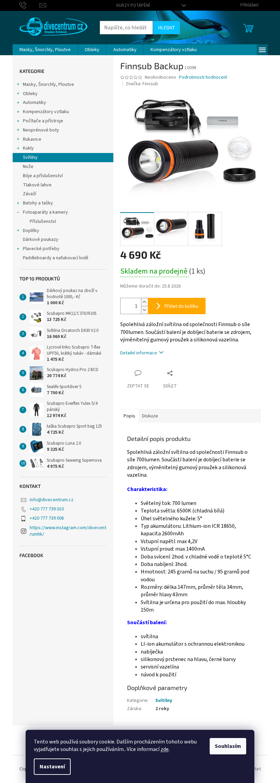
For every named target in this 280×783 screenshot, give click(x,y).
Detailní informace (138, 353)
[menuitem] (45, 49)
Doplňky (31, 230)
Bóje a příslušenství (43, 175)
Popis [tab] (129, 416)
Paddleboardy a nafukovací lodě (55, 258)
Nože (28, 166)
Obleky (30, 93)
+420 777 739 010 (47, 509)
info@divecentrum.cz (51, 499)
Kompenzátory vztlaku (46, 111)
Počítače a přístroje (43, 121)
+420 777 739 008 (47, 518)
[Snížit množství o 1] (144, 310)
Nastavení (52, 766)
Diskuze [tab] (150, 416)
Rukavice (32, 139)
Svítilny (30, 157)
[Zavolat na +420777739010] (29, 5)
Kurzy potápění (133, 5)
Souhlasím (228, 746)
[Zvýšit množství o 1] (144, 302)
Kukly (28, 148)
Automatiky (34, 102)
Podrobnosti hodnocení (203, 77)
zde (164, 749)
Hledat (166, 27)
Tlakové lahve (37, 185)
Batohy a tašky (38, 203)
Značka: (142, 83)
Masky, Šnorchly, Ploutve (48, 84)
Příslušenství (43, 221)
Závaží (29, 193)
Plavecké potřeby (41, 248)
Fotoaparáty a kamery (45, 212)
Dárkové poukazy (40, 239)
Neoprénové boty (41, 130)
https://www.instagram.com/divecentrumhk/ (68, 531)
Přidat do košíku (181, 306)
